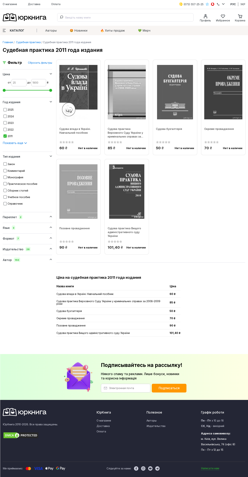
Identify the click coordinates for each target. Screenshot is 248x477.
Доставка (34, 4)
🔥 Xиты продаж (112, 30)
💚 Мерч (144, 30)
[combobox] (125, 17)
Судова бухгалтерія (169, 128)
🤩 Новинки (78, 30)
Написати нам (210, 468)
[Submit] (61, 17)
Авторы (51, 30)
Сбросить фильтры (40, 62)
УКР (242, 4)
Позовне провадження (74, 228)
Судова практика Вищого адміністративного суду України (124, 232)
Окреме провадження (219, 128)
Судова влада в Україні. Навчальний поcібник (75, 130)
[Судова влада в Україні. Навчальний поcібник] (78, 92)
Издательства (156, 426)
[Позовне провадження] (78, 191)
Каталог (17, 30)
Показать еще (13, 143)
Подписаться (169, 388)
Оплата (55, 4)
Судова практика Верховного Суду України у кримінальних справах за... (125, 132)
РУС (233, 4)
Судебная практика (28, 42)
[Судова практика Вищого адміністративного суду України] (127, 191)
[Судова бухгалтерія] (175, 92)
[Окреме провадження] (223, 92)
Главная (8, 42)
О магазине (10, 4)
